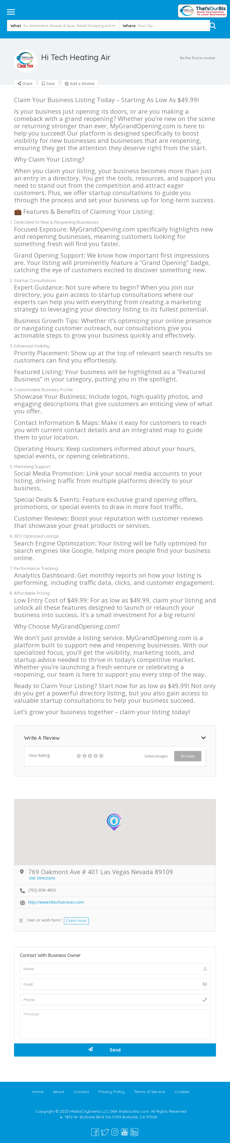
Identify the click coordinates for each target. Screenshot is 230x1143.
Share (27, 83)
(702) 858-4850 (42, 890)
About (58, 1091)
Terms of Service (149, 1091)
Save (50, 83)
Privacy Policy (111, 1091)
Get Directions (42, 878)
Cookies (181, 1091)
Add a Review (82, 83)
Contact (81, 1091)
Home (37, 1091)
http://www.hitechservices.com (56, 902)
